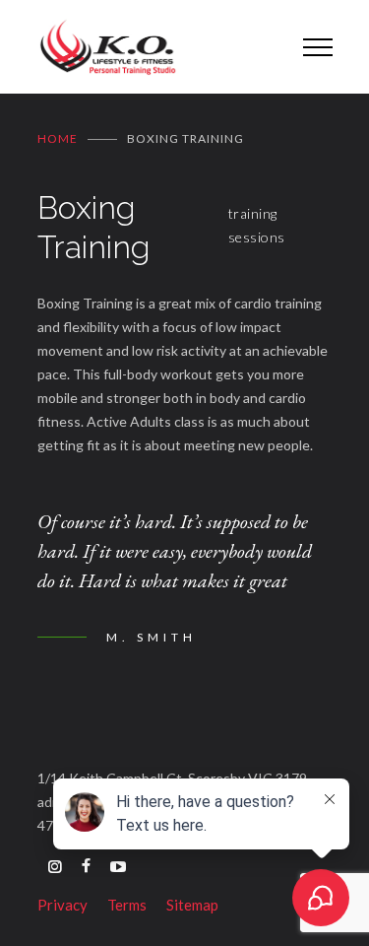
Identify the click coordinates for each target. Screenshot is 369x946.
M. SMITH (151, 637)
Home (57, 138)
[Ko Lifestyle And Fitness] (155, 47)
